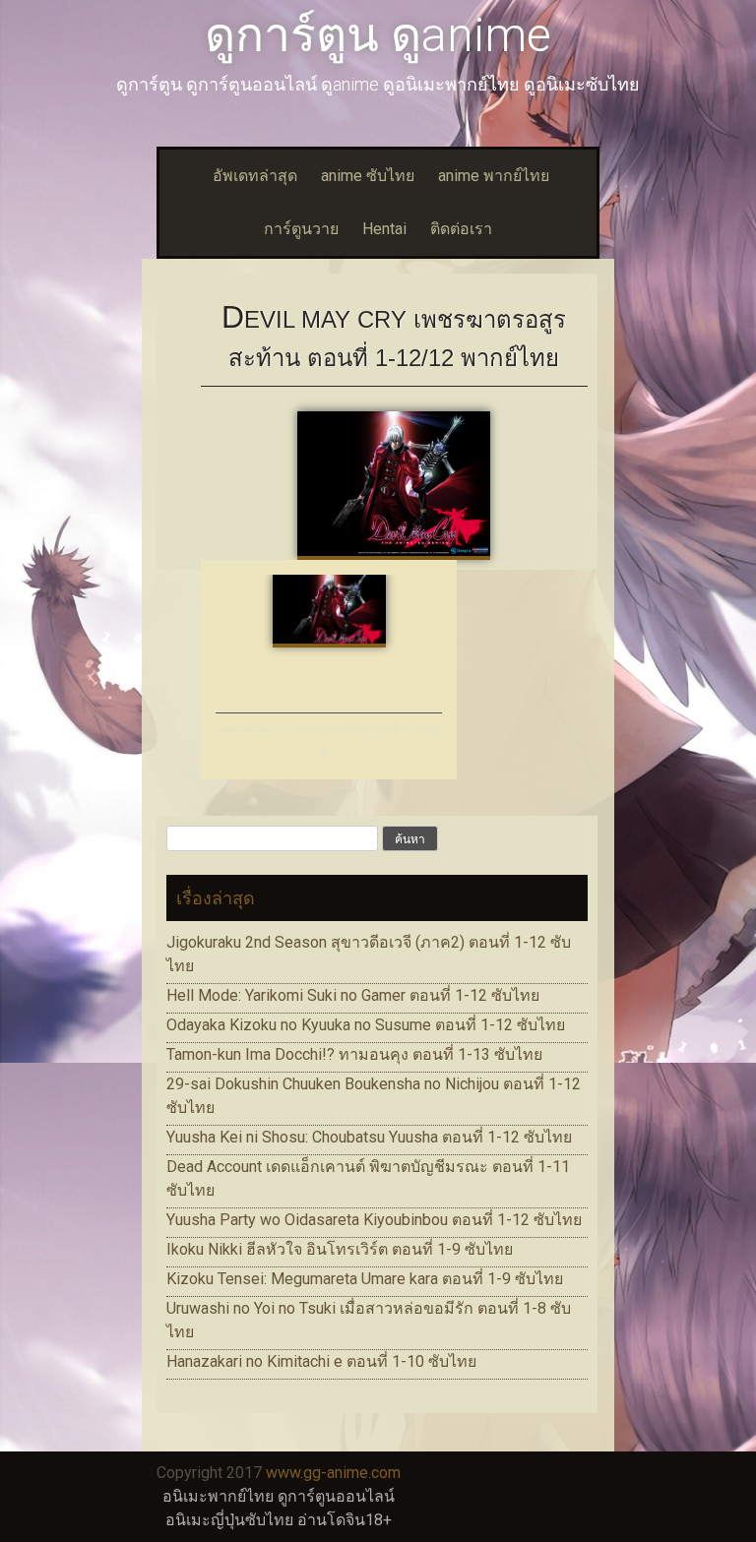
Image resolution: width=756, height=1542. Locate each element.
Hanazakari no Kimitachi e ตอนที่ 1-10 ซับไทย (321, 1361)
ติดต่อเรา (461, 228)
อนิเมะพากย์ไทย (218, 1496)
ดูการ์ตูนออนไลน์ (336, 1496)
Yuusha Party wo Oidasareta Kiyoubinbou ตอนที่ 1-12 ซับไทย (374, 1219)
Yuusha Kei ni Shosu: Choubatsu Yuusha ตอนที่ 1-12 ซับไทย (369, 1137)
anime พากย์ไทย (493, 175)
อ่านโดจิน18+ (344, 1520)
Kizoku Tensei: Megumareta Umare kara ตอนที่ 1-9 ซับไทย (364, 1278)
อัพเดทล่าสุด (255, 175)
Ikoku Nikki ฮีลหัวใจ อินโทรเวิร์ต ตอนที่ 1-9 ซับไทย (339, 1249)
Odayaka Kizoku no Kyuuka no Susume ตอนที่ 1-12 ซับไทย (365, 1025)
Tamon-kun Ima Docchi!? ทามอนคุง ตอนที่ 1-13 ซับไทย (354, 1054)
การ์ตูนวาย (301, 228)
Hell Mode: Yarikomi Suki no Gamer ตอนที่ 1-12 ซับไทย (352, 995)
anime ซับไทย (367, 175)
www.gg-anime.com (333, 1472)
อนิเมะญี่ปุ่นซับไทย (229, 1520)
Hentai (384, 228)
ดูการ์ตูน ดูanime (378, 35)
